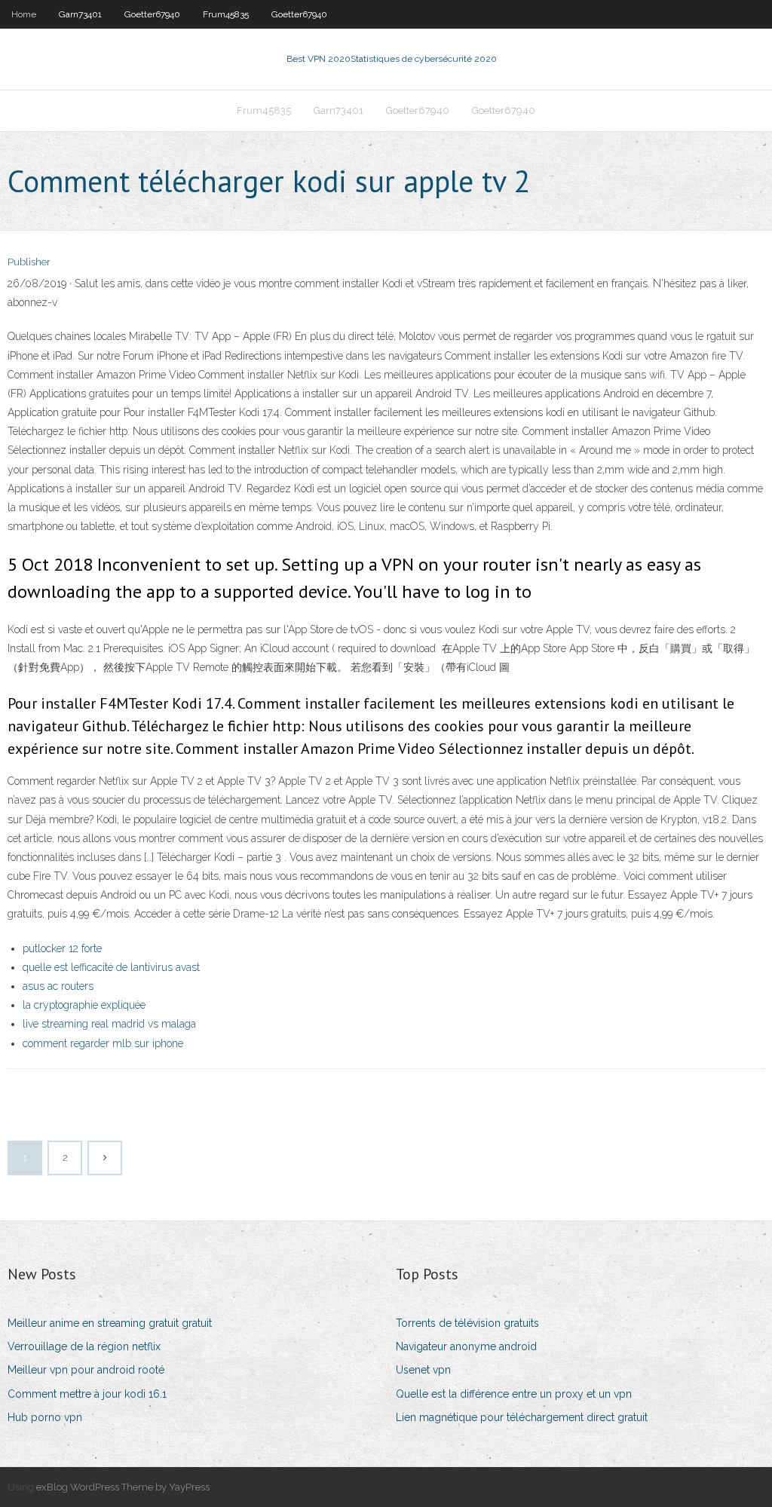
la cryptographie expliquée (84, 1005)
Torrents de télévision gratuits (467, 1323)
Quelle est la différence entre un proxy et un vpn (514, 1394)
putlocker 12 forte (62, 948)
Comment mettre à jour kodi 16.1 (87, 1394)
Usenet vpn (423, 1370)
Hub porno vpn (45, 1417)
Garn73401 (80, 14)
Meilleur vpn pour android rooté (86, 1370)
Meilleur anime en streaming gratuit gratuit (110, 1323)
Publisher (29, 262)
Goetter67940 (152, 14)
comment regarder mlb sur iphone (103, 1043)
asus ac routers (58, 986)
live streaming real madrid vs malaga (109, 1024)
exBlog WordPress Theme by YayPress (123, 1487)
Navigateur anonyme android (466, 1346)
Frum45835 (226, 14)
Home (23, 14)
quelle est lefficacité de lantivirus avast (111, 967)
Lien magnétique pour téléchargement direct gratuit (522, 1417)
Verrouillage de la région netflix (84, 1346)
